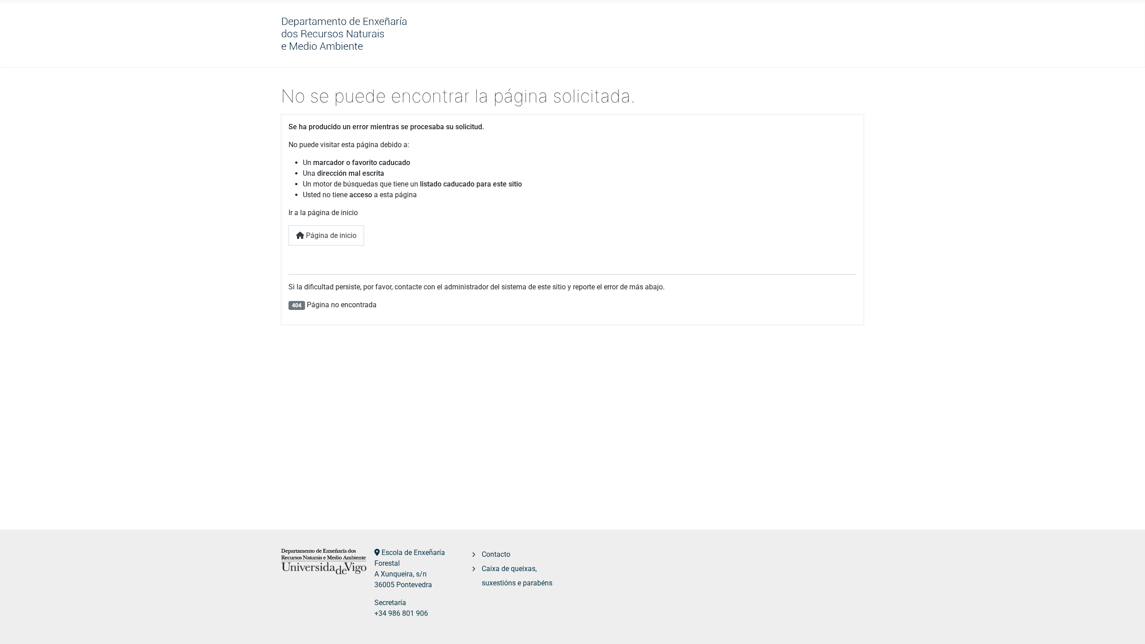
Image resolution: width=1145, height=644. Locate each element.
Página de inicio (330, 235)
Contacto (496, 554)
